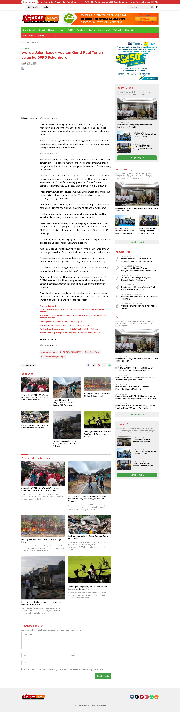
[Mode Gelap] (157, 7)
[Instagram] (147, 697)
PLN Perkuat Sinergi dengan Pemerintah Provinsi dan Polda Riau (134, 125)
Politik (70, 30)
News (62, 30)
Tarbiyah (117, 30)
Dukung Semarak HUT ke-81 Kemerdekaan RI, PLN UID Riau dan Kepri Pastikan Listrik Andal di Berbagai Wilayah (136, 397)
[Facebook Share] (88, 365)
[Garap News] (40, 18)
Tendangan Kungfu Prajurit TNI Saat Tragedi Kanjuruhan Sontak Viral (70, 332)
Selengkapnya (136, 157)
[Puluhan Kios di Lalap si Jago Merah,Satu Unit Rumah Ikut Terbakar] (67, 425)
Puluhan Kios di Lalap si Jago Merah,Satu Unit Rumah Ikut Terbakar (69, 329)
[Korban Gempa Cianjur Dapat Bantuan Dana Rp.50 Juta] (35, 417)
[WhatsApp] (151, 697)
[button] (152, 7)
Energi (42, 30)
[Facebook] (132, 697)
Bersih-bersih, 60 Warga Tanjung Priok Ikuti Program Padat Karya (138, 288)
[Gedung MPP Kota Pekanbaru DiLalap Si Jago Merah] (98, 384)
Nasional (52, 30)
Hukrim (92, 30)
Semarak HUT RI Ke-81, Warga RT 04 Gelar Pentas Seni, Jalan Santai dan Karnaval (72, 310)
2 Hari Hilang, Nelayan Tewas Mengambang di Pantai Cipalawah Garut (139, 269)
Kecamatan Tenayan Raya (53, 356)
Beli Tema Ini (33, 7)
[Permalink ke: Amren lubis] (23, 63)
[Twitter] (137, 697)
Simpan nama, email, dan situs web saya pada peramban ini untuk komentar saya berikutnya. (63, 669)
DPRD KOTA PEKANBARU (71, 352)
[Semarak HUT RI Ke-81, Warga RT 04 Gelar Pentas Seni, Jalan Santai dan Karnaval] (35, 384)
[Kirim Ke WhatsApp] (109, 365)
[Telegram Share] (104, 365)
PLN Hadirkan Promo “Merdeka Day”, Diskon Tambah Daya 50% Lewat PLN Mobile (135, 406)
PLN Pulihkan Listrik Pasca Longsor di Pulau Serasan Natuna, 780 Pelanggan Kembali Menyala (73, 316)
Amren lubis (31, 62)
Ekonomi (129, 30)
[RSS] (156, 697)
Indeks (45, 7)
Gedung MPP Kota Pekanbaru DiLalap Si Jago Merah (63, 321)
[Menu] (23, 7)
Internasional (104, 30)
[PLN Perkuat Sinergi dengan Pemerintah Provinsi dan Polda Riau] (137, 109)
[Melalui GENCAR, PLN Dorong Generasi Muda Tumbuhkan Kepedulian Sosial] (124, 148)
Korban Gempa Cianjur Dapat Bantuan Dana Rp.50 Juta (64, 325)
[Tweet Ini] (94, 365)
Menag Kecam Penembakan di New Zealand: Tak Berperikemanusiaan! (136, 260)
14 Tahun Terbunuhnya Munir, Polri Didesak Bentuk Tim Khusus (136, 278)
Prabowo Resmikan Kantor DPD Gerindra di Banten (139, 297)
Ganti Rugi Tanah (92, 352)
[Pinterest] (142, 697)
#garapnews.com (49, 352)
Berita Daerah (29, 30)
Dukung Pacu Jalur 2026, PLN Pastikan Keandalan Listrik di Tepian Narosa (132, 388)
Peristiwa (81, 30)
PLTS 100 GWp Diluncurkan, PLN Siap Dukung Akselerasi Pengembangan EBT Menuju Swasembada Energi (107, 2)
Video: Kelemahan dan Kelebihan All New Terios (139, 307)
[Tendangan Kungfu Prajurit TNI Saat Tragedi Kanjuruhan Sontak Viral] (98, 420)
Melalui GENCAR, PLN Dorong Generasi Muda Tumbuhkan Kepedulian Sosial (143, 147)
